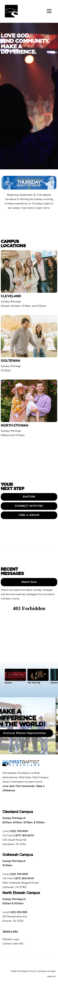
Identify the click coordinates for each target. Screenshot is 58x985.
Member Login (11, 939)
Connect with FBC (13, 944)
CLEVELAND (11, 296)
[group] (15, 677)
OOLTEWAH (10, 360)
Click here (27, 208)
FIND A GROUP (29, 515)
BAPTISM (29, 496)
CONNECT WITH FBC (29, 506)
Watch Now (29, 582)
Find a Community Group (29, 728)
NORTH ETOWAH (14, 425)
